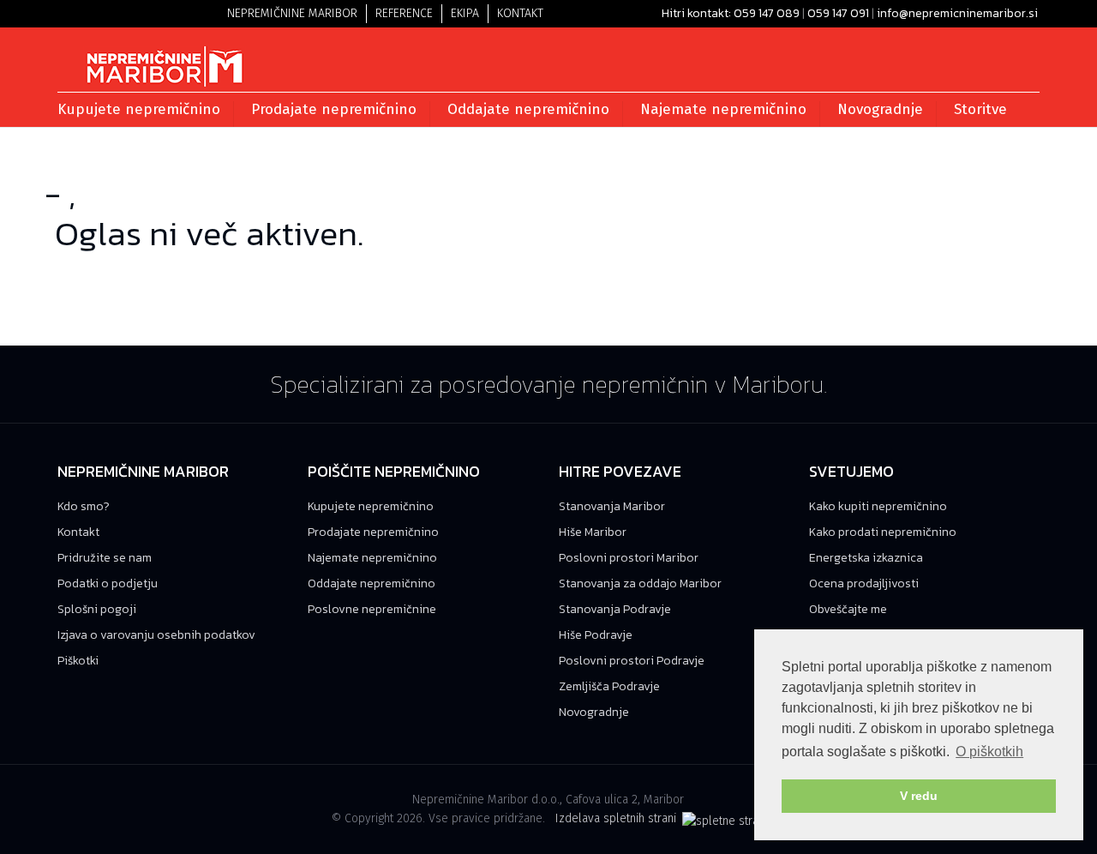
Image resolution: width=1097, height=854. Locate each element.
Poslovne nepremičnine (372, 609)
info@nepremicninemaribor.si (957, 14)
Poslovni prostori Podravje (631, 661)
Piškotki (78, 661)
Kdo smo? (83, 506)
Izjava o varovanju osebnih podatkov (156, 635)
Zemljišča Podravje (609, 686)
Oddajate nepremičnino (371, 583)
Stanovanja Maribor (612, 506)
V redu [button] (919, 796)
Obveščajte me (848, 609)
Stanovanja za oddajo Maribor (640, 583)
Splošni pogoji (96, 609)
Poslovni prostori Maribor (628, 558)
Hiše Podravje (595, 635)
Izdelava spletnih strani (617, 818)
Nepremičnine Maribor (292, 13)
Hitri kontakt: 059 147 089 (731, 14)
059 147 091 (838, 14)
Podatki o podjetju (107, 583)
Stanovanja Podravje (615, 609)
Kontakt (520, 13)
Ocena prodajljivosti (864, 583)
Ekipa (465, 13)
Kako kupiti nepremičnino (878, 506)
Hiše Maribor (592, 532)
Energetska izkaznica (866, 558)
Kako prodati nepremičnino (882, 532)
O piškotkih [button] (989, 751)
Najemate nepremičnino (372, 558)
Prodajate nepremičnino (373, 532)
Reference (404, 13)
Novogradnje (594, 712)
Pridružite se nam (104, 558)
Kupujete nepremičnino (371, 506)
